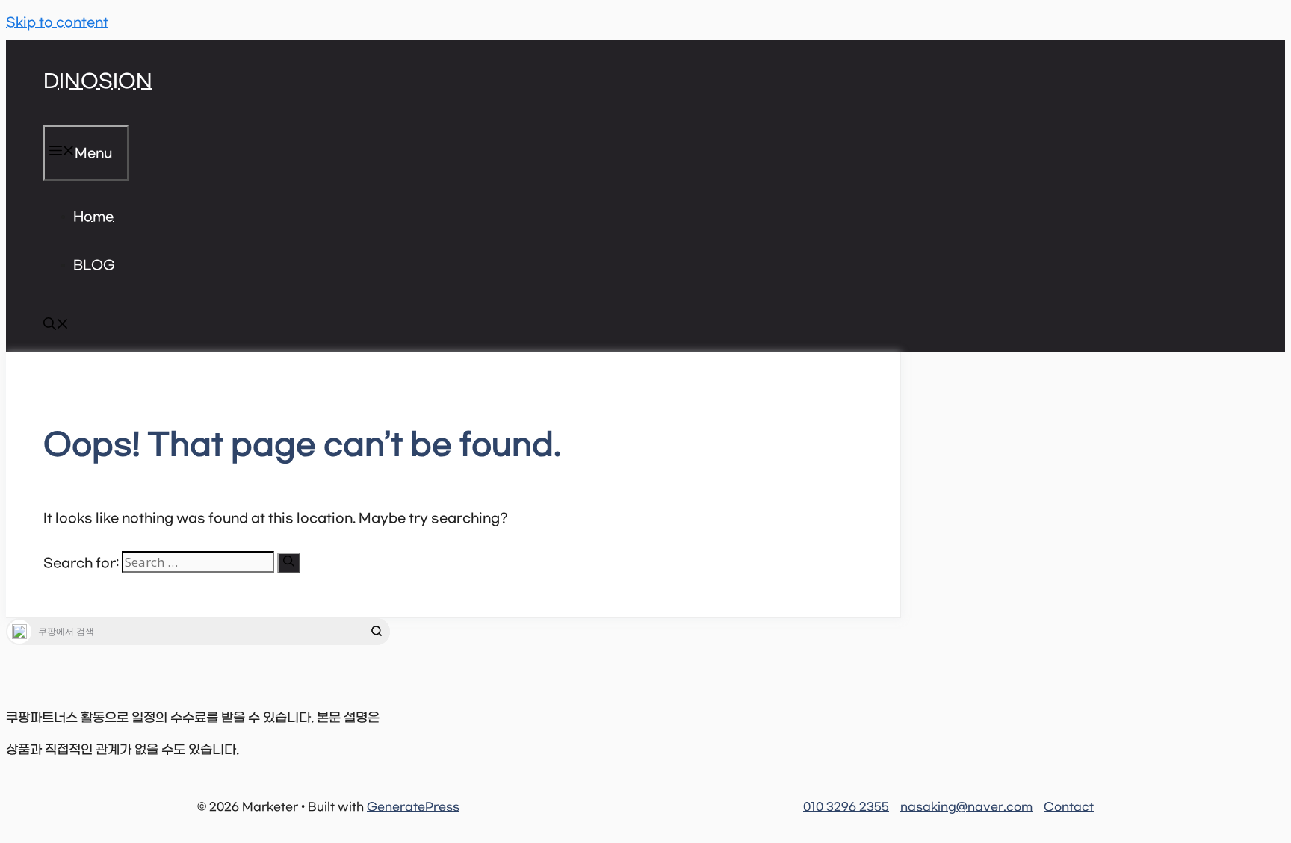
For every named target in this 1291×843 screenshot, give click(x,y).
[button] (56, 327)
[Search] (288, 563)
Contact (1069, 807)
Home (93, 217)
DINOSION (97, 82)
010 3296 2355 (846, 807)
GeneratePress (413, 807)
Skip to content (57, 23)
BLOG (94, 265)
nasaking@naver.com (966, 807)
